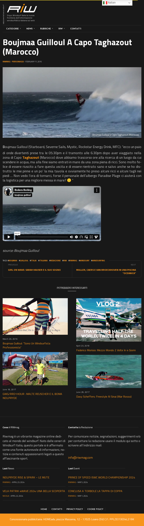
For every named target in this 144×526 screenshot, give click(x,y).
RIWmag (6, 61)
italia (34, 260)
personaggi (18, 61)
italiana (43, 260)
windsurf (84, 260)
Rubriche (45, 28)
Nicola (6, 496)
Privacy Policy (75, 509)
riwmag (73, 260)
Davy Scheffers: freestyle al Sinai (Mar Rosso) (104, 396)
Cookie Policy (95, 509)
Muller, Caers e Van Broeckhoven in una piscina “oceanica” (106, 271)
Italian (111, 2)
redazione (55, 260)
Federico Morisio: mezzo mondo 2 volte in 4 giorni (106, 350)
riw (65, 260)
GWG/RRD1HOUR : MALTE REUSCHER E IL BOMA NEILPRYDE (32, 396)
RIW (60, 28)
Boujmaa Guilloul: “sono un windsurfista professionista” (26, 345)
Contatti (75, 28)
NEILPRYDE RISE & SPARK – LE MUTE (26, 477)
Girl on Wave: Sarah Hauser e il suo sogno (34, 270)
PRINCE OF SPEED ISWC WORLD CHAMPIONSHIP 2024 (101, 477)
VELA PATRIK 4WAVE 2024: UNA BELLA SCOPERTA (34, 491)
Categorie (12, 28)
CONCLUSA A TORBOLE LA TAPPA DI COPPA (95, 491)
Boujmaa (13, 260)
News (29, 28)
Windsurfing (98, 260)
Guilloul (24, 260)
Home (44, 509)
